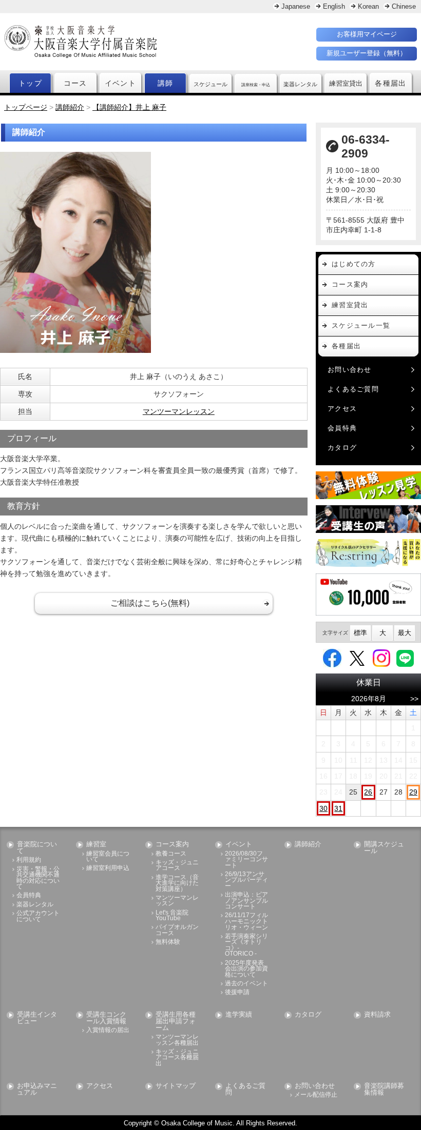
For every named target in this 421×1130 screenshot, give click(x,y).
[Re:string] (368, 553)
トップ (30, 83)
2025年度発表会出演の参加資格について (246, 969)
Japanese (295, 6)
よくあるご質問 (353, 389)
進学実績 (238, 1015)
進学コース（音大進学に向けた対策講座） (177, 883)
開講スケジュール (384, 848)
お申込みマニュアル (37, 1089)
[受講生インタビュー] (368, 519)
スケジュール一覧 (361, 325)
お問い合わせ (350, 369)
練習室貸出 (350, 305)
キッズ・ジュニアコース (177, 865)
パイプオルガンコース (177, 930)
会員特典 (342, 428)
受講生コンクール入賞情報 (106, 1018)
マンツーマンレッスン (179, 411)
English (334, 6)
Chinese (404, 6)
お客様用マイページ (367, 34)
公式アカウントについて (38, 916)
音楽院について (37, 848)
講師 (166, 83)
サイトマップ (176, 1086)
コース (75, 83)
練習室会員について (107, 857)
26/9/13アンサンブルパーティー (246, 880)
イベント (121, 83)
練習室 (96, 844)
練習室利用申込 (107, 868)
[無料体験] (368, 485)
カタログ (342, 447)
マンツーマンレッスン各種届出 (177, 1040)
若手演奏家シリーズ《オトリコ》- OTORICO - (246, 945)
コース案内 (350, 284)
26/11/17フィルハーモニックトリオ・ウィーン (246, 921)
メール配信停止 (315, 1095)
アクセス (342, 408)
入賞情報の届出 (107, 1030)
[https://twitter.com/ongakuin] (357, 657)
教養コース (171, 854)
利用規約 (28, 860)
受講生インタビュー (37, 1018)
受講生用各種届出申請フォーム (176, 1021)
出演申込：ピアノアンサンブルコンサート (246, 900)
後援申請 (237, 992)
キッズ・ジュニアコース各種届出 (177, 1057)
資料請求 (377, 1015)
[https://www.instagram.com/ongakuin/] (381, 657)
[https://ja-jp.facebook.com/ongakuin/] (332, 657)
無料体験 (168, 942)
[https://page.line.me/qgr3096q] (405, 657)
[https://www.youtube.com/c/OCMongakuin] (368, 594)
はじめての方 (354, 264)
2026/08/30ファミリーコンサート (246, 859)
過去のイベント (246, 983)
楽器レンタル (34, 904)
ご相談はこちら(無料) (149, 603)
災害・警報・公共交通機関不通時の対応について (38, 878)
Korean (368, 6)
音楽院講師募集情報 (384, 1089)
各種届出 (391, 83)
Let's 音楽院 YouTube (172, 916)
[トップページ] (124, 41)
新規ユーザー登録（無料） (367, 53)
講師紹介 (308, 844)
